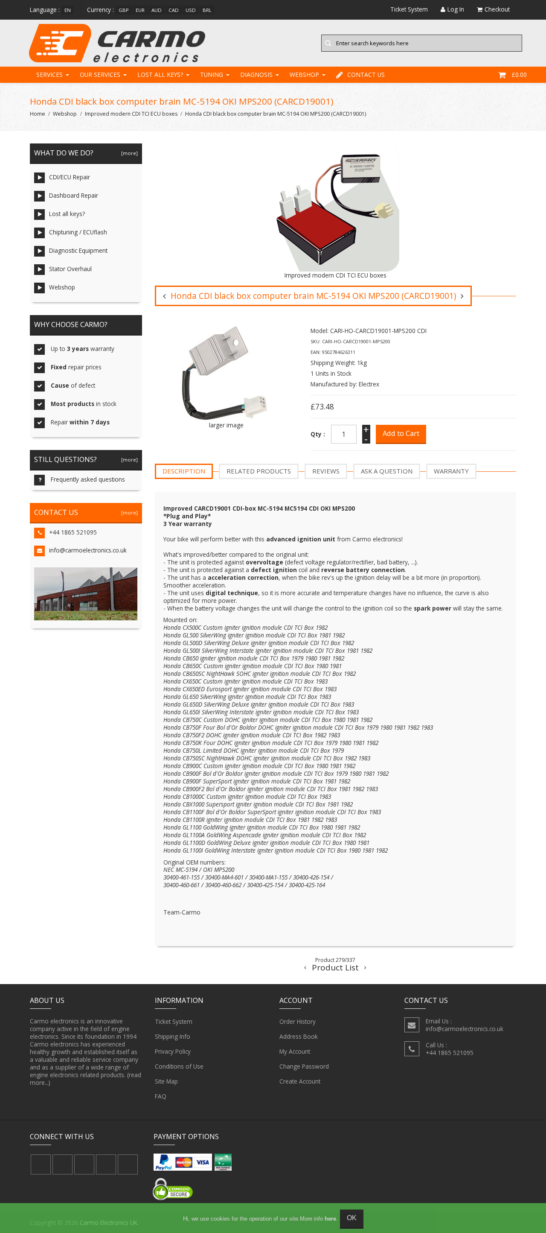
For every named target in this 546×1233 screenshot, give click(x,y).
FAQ (160, 1096)
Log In (455, 9)
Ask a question (386, 471)
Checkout (497, 9)
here (330, 1218)
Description (184, 471)
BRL (207, 10)
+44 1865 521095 (73, 532)
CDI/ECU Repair (69, 177)
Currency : (100, 10)
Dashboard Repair (73, 195)
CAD (173, 10)
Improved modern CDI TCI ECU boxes (131, 113)
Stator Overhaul (70, 269)
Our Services (100, 74)
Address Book (298, 1036)
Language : (45, 10)
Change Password (304, 1066)
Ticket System (173, 1021)
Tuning (211, 74)
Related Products (259, 471)
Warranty (451, 471)
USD (191, 10)
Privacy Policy (173, 1051)
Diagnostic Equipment (78, 250)
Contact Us (366, 74)
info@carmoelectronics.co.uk (88, 550)
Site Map (166, 1081)
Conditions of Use (179, 1066)
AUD (156, 10)
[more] (128, 153)
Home (37, 113)
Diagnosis (256, 74)
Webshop (304, 74)
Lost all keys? (160, 74)
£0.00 (519, 74)
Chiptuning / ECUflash (78, 232)
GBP (124, 10)
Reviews (326, 471)
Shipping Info (172, 1036)
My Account (294, 1051)
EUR (140, 10)
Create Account (299, 1081)
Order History (297, 1021)
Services (49, 74)
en (67, 10)
